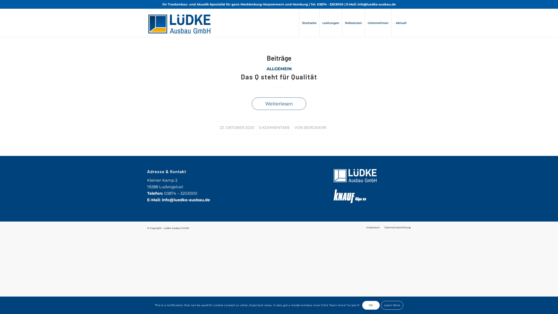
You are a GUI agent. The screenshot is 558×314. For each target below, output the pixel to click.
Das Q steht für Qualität (279, 77)
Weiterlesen (279, 103)
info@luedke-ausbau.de (376, 4)
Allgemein (279, 68)
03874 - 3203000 (330, 4)
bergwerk (315, 127)
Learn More (392, 305)
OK (371, 305)
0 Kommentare (274, 127)
